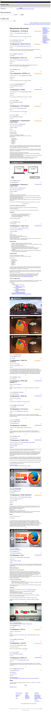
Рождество (45, 2)
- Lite (22, 2)
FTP (12, 87)
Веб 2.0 (35, 24)
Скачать (25, 8)
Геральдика (27, 698)
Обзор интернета (18, 2)
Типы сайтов (28, 24)
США (13, 678)
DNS (43, 37)
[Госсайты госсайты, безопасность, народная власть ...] (41, 22)
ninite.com (14, 672)
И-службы (32, 24)
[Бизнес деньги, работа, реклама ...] (43, 22)
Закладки (16, 182)
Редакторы (16, 423)
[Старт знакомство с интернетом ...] (30, 22)
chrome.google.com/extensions (28, 276)
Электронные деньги (30, 8)
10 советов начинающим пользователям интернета (46, 30)
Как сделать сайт (37, 696)
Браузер (19, 180)
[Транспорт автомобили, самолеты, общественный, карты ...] (47, 22)
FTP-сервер (21, 85)
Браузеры (13, 55)
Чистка (20, 41)
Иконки (18, 421)
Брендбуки (27, 696)
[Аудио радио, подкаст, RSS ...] (38, 22)
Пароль (35, 699)
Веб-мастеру (25, 2)
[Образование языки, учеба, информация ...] (39, 22)
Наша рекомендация (38, 57)
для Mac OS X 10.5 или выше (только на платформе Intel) (21, 293)
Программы (36, 2)
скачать (25, 108)
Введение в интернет (44, 28)
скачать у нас (26, 33)
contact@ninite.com (15, 677)
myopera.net (12, 599)
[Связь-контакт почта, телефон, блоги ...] (33, 22)
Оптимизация (16, 41)
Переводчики (14, 223)
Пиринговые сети (21, 639)
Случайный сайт (45, 42)
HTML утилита (21, 40)
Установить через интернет (20, 286)
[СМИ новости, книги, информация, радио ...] (35, 22)
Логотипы (27, 695)
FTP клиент (21, 102)
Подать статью (18, 694)
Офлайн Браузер (20, 53)
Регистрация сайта (37, 695)
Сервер (19, 69)
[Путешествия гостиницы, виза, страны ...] (48, 22)
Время (42, 2)
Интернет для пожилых (46, 32)
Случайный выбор (47, 24)
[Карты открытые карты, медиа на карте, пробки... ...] (50, 22)
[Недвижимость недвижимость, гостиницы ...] (46, 22)
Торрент (13, 670)
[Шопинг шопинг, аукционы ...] (44, 22)
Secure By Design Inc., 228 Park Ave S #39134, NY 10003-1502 (28, 678)
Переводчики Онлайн (38, 698)
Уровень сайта (36, 694)
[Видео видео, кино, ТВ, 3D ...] (37, 22)
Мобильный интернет (40, 24)
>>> (41, 41)
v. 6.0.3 (41, 708)
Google (16, 125)
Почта (17, 551)
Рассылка (17, 695)
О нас (17, 696)
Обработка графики (20, 405)
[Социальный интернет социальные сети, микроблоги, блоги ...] (34, 22)
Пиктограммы (27, 697)
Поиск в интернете (46, 33)
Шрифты (26, 694)
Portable (30, 75)
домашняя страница (19, 33)
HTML (13, 41)
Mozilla (16, 498)
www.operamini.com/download (31, 589)
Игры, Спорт (32, 2)
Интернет (18, 8)
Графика (28, 2)
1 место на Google (37, 697)
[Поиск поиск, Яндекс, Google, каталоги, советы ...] (31, 22)
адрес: (11, 678)
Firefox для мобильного (14, 464)
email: (11, 677)
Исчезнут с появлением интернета (46, 41)
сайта (26, 512)
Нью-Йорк (16, 678)
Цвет (15, 406)
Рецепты (39, 2)
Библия (48, 2)
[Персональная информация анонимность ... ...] (42, 22)
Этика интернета (45, 39)
